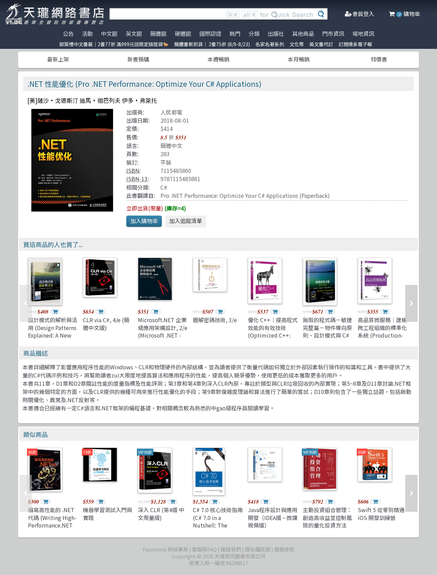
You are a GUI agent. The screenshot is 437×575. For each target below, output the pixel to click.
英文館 (134, 33)
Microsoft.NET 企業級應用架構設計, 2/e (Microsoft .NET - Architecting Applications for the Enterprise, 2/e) (163, 339)
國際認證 (210, 33)
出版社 (276, 33)
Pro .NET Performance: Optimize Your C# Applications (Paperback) (245, 195)
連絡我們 (231, 549)
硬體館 (183, 33)
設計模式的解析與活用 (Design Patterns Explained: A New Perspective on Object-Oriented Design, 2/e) (52, 339)
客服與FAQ (204, 549)
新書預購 (138, 59)
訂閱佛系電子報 (355, 44)
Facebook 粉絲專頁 (165, 549)
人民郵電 (171, 112)
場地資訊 (363, 33)
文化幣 (297, 44)
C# (163, 187)
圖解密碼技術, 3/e (215, 320)
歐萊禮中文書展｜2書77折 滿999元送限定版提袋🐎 (114, 44)
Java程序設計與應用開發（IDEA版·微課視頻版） (272, 517)
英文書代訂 (321, 44)
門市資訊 (333, 33)
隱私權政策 (257, 549)
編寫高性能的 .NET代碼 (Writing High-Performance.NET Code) (52, 521)
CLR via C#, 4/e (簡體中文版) (106, 323)
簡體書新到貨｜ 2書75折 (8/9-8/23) (212, 44)
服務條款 (284, 549)
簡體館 (158, 33)
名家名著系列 (269, 44)
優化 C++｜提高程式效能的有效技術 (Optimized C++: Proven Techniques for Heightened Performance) (273, 339)
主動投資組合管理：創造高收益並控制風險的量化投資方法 (327, 517)
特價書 (379, 59)
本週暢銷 (218, 59)
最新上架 (58, 59)
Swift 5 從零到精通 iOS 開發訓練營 (381, 513)
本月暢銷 (299, 59)
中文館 (109, 33)
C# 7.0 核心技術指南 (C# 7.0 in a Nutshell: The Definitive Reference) (218, 525)
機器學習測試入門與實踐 (107, 513)
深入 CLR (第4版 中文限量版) (161, 513)
